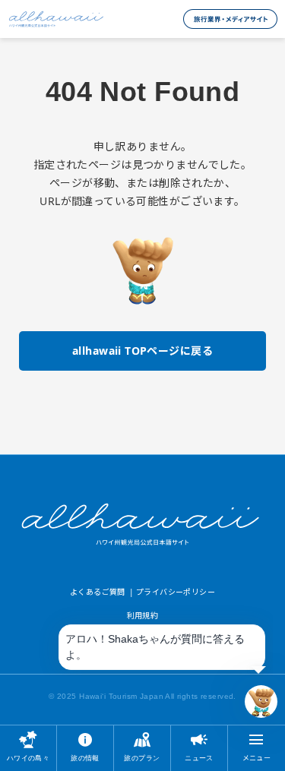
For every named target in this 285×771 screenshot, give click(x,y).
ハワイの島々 (28, 757)
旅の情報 (85, 757)
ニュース (199, 757)
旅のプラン (142, 757)
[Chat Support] (261, 701)
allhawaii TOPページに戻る (142, 350)
